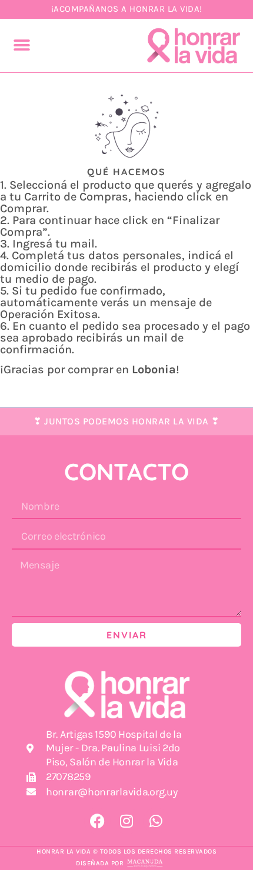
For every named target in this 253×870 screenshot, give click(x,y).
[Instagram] (127, 821)
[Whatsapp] (156, 821)
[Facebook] (97, 821)
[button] (22, 45)
